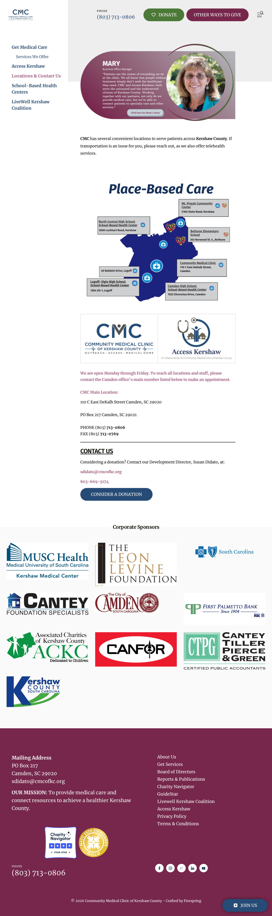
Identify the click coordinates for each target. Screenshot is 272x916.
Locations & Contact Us (36, 75)
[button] (260, 15)
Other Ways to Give (217, 14)
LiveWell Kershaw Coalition (31, 105)
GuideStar (167, 794)
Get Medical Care (29, 47)
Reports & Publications (181, 779)
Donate (167, 14)
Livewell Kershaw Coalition (186, 801)
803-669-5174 (94, 481)
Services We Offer (32, 56)
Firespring (192, 901)
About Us (166, 756)
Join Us (248, 905)
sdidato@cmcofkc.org (101, 471)
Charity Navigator (175, 786)
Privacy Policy (171, 816)
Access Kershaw (28, 66)
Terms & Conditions (178, 823)
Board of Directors (176, 771)
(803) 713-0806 (116, 17)
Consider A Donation (116, 494)
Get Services (170, 764)
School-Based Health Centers (34, 89)
